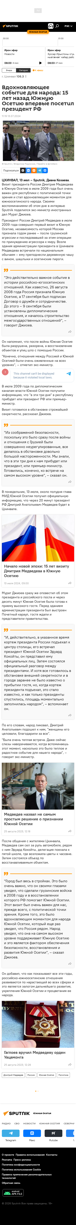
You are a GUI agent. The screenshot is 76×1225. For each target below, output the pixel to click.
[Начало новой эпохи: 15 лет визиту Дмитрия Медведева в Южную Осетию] (38, 538)
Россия (31, 1075)
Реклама (7, 1159)
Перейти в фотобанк (47, 163)
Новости (9, 54)
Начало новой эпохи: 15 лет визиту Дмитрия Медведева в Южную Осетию (36, 571)
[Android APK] (13, 1193)
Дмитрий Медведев (13, 1075)
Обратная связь (11, 1183)
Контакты (51, 1154)
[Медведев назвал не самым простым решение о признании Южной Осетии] (38, 786)
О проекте (8, 1154)
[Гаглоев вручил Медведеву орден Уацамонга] (38, 1024)
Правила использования (30, 1154)
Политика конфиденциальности (21, 1164)
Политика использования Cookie (21, 1169)
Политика (63, 1075)
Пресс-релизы (22, 1159)
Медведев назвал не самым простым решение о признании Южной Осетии (33, 819)
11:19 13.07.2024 (11, 116)
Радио (6, 1123)
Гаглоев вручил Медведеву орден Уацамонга (34, 1054)
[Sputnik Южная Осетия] (11, 27)
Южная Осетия (46, 1075)
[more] (70, 331)
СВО (17, 1123)
